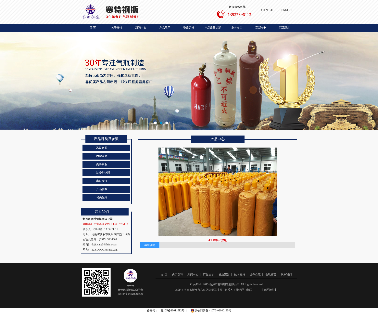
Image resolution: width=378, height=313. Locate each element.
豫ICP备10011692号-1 (174, 310)
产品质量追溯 (213, 27)
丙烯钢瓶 (101, 164)
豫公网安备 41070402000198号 (213, 310)
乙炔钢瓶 (101, 147)
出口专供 (101, 180)
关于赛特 (116, 27)
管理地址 (269, 289)
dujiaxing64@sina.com (104, 244)
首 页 (93, 27)
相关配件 (101, 197)
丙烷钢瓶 (101, 156)
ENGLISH (287, 10)
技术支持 (239, 274)
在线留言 (270, 274)
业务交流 (236, 27)
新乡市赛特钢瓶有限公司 (189, 81)
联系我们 (284, 27)
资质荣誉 (188, 27)
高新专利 (260, 27)
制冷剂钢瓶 (103, 172)
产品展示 (164, 27)
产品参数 (101, 189)
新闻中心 (140, 27)
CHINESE (267, 10)
